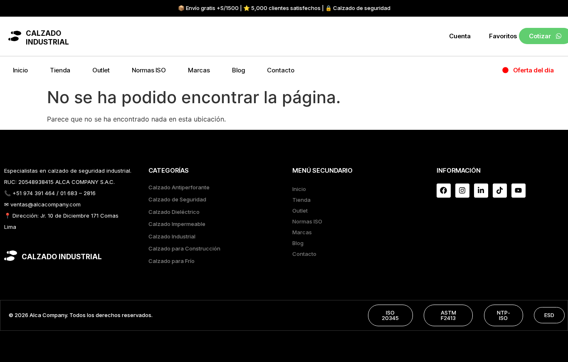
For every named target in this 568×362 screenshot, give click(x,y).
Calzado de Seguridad (177, 199)
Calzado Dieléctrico (174, 211)
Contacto (280, 70)
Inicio (20, 70)
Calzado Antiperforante (179, 187)
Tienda (60, 70)
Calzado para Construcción (184, 248)
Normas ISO (149, 70)
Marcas (199, 70)
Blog (238, 70)
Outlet (101, 70)
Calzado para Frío (171, 261)
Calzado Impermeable (176, 224)
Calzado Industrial (171, 236)
